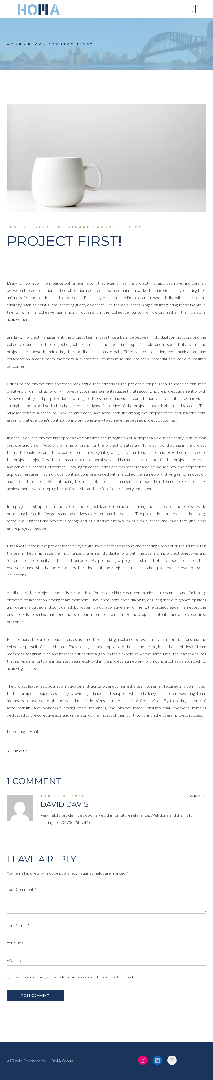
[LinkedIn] (157, 1060)
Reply (195, 796)
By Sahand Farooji (88, 227)
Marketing (16, 731)
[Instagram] (143, 1060)
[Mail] (172, 1060)
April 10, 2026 (63, 796)
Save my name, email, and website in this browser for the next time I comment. (74, 977)
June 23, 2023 (28, 227)
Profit (33, 731)
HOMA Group (60, 1060)
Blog (35, 44)
